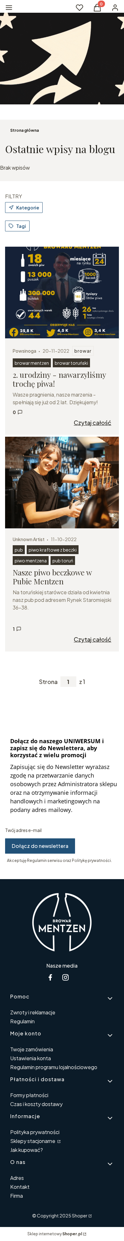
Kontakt (20, 1186)
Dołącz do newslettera (40, 846)
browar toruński (71, 363)
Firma (16, 1195)
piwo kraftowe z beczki (53, 550)
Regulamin (22, 1021)
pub (19, 550)
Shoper (79, 1215)
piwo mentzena (31, 560)
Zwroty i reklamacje (32, 1012)
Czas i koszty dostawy (36, 1104)
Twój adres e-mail (23, 830)
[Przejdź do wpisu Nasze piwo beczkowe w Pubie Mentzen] (62, 482)
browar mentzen (32, 363)
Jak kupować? (26, 1149)
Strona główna (24, 130)
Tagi (21, 226)
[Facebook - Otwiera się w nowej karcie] (50, 977)
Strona (48, 682)
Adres (17, 1177)
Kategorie (27, 207)
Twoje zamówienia (31, 1049)
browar (83, 351)
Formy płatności (29, 1095)
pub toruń (62, 560)
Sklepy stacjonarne (33, 1141)
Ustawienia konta (30, 1058)
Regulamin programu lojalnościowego (53, 1067)
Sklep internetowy (54, 1233)
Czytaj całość (92, 422)
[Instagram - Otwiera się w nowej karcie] (65, 977)
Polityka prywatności (34, 1132)
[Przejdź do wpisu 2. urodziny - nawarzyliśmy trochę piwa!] (62, 292)
